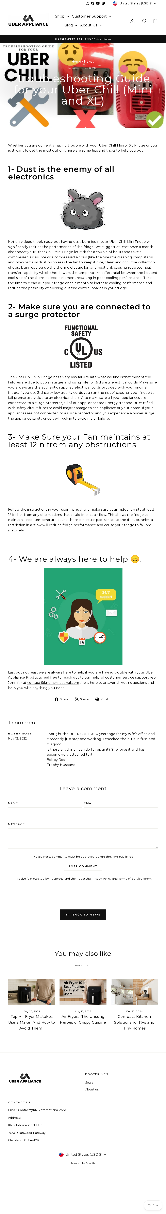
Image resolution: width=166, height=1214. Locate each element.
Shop (60, 16)
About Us (89, 25)
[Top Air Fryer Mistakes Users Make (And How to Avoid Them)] (31, 992)
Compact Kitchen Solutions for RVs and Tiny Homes (134, 1022)
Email (89, 803)
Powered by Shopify (82, 1163)
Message (16, 824)
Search (90, 1082)
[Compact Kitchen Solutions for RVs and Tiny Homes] (134, 992)
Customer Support (90, 16)
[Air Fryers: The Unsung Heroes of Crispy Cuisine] (83, 992)
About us (92, 1089)
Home (76, 61)
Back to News (86, 914)
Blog (69, 25)
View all (83, 965)
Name (13, 803)
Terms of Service (130, 878)
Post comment (82, 866)
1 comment (75, 67)
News (88, 61)
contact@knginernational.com (53, 683)
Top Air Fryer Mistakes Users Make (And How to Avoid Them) (31, 1022)
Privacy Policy (101, 878)
